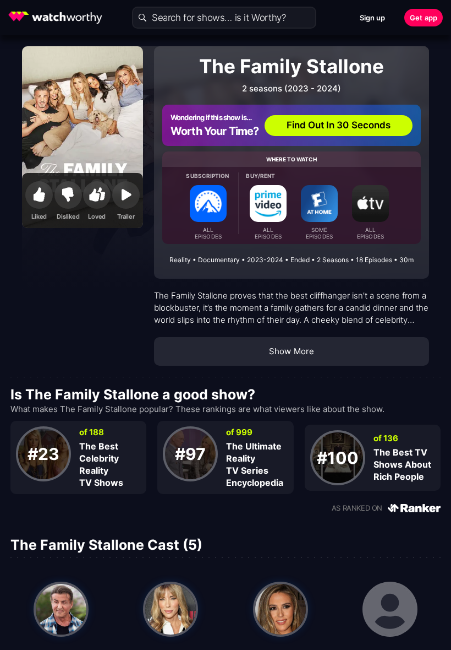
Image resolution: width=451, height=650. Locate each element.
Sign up (373, 17)
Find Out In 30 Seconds (339, 125)
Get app (423, 17)
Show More (291, 351)
